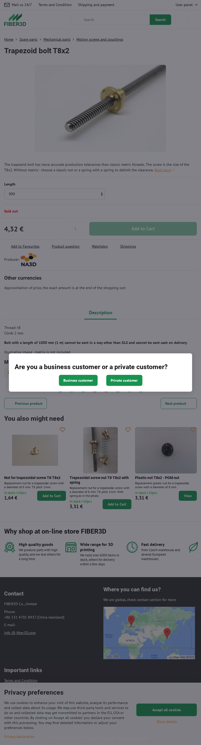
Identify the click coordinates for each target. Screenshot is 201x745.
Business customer (78, 380)
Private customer (124, 380)
